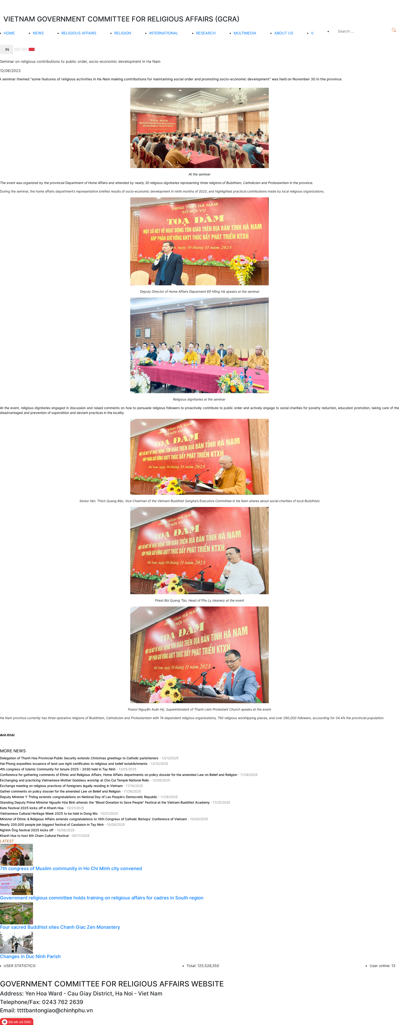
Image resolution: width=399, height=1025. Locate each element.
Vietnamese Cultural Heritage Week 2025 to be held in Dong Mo (49, 813)
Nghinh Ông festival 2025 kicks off (27, 830)
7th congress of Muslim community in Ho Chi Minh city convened (71, 868)
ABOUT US (283, 33)
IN (6, 49)
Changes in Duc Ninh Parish (30, 956)
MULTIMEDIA (245, 33)
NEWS (38, 33)
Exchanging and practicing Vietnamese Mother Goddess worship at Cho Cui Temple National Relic (75, 780)
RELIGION (122, 33)
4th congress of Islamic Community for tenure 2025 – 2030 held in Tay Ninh (58, 769)
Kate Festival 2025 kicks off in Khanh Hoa (32, 808)
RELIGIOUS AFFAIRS (78, 33)
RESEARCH (206, 33)
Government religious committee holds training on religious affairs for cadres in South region (101, 898)
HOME (9, 33)
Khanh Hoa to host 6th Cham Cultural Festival (35, 836)
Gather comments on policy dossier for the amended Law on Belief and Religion (60, 791)
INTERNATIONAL (163, 33)
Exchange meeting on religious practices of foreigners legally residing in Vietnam (62, 786)
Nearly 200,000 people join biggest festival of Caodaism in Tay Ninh (52, 824)
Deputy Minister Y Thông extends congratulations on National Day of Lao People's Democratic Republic (79, 797)
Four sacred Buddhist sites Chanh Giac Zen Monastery (60, 927)
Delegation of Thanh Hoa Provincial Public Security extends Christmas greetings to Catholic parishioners (79, 758)
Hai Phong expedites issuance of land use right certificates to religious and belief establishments (74, 764)
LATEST (7, 841)
